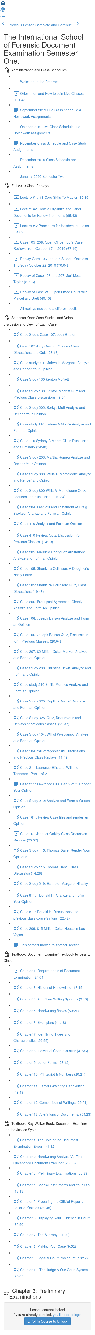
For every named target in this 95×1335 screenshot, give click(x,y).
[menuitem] (3, 11)
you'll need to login (67, 1314)
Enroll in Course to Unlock (47, 1321)
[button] (3, 4)
